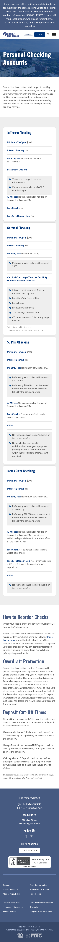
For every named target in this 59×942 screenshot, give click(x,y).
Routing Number (10, 911)
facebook (26, 836)
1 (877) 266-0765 (34, 808)
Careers (6, 885)
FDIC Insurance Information (41, 903)
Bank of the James (12, 34)
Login (39, 34)
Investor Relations (10, 889)
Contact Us (34, 907)
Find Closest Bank (29, 850)
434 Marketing (33, 927)
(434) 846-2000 (29, 804)
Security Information (38, 885)
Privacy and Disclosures (13, 907)
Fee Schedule (35, 894)
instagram (31, 836)
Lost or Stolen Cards (11, 903)
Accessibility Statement (39, 889)
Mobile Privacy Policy (11, 894)
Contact (28, 34)
